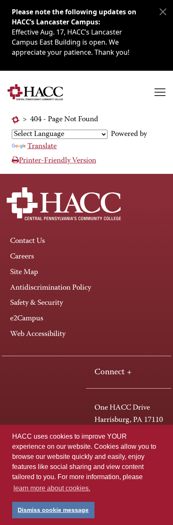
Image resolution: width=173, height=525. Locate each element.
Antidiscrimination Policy (50, 288)
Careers (22, 257)
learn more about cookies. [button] (51, 488)
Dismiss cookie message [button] (53, 509)
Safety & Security (36, 303)
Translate (42, 146)
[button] (159, 92)
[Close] (163, 12)
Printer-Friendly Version (57, 161)
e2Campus (26, 318)
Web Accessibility (38, 334)
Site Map (24, 272)
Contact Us (27, 241)
